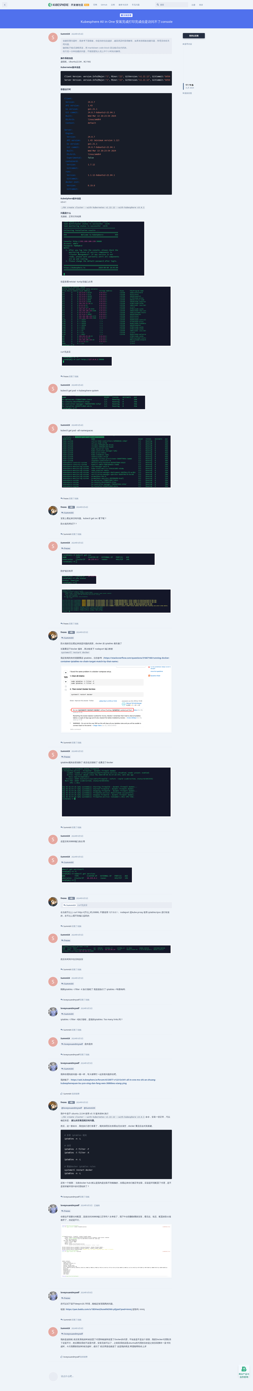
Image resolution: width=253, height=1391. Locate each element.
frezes (67, 548)
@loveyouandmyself (71, 1108)
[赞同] (156, 371)
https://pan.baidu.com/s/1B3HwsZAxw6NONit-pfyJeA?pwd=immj (99, 1309)
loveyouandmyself (73, 1044)
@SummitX (89, 1108)
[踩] (162, 371)
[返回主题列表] (4, 4)
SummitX (68, 512)
